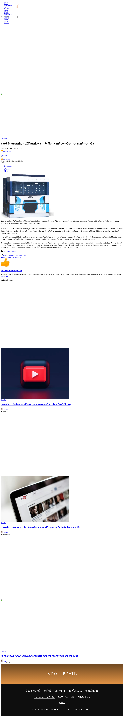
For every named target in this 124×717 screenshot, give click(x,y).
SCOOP (6, 18)
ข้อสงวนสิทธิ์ (33, 690)
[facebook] (118, 2)
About (6, 21)
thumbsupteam (7, 151)
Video (6, 16)
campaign (8, 257)
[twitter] (121, 2)
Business (11, 255)
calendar (3, 257)
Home (6, 11)
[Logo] (13, 8)
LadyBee (5, 409)
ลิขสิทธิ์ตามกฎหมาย (54, 690)
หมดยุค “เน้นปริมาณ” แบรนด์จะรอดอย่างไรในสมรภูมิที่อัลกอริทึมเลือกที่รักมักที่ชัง (39, 656)
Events (6, 19)
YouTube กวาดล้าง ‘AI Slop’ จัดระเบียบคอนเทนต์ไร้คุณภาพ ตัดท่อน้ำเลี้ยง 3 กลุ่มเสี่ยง (41, 527)
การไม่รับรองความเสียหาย (83, 690)
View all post (4, 276)
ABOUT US (83, 696)
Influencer (4, 651)
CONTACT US (66, 696)
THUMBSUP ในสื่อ (44, 697)
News (6, 13)
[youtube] (123, 2)
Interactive (18, 257)
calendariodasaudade (10, 251)
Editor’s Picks (8, 15)
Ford (13, 257)
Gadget (23, 255)
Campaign (4, 138)
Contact (6, 23)
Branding (5, 255)
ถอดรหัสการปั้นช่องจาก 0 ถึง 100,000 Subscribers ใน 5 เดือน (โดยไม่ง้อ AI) (36, 404)
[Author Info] (5, 266)
